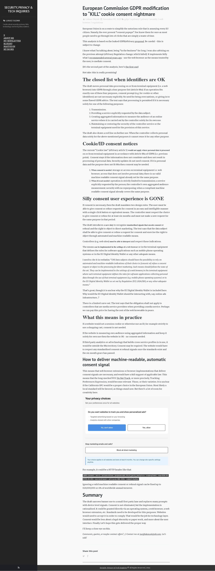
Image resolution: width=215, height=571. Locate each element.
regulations (97, 22)
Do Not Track (123, 378)
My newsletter (12, 41)
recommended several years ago (105, 58)
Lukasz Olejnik (92, 19)
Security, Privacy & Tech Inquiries (18, 9)
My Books (9, 49)
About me (9, 38)
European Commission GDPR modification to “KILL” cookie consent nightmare (126, 11)
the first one (132, 67)
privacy (144, 19)
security (154, 19)
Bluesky (8, 44)
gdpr (126, 19)
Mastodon (9, 46)
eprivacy (135, 19)
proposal (139, 41)
